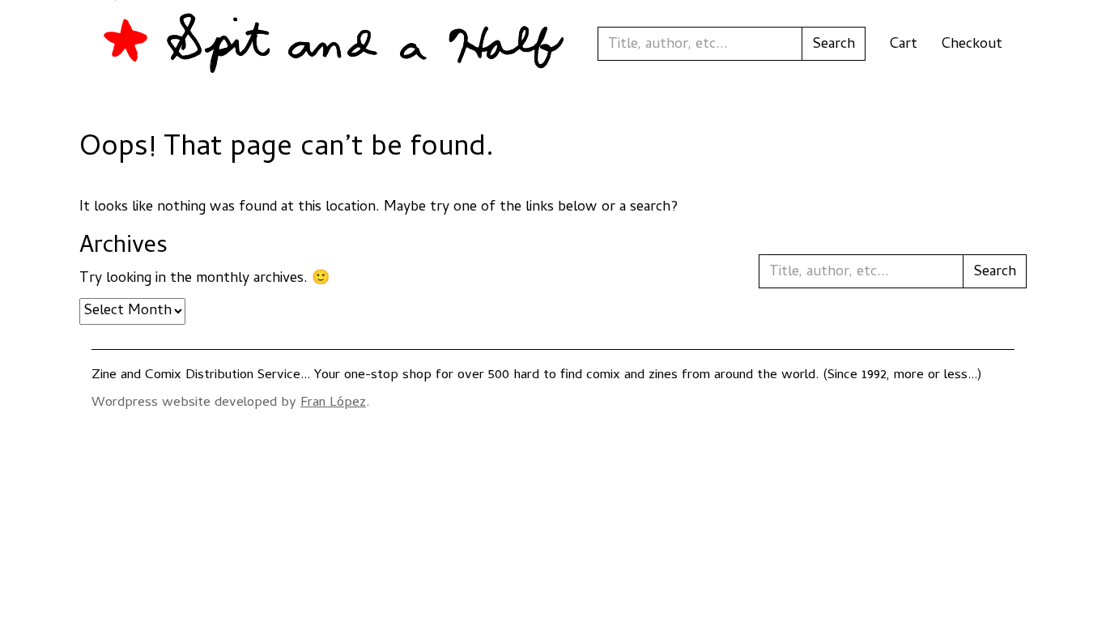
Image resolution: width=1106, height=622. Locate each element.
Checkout (972, 45)
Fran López (333, 403)
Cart (903, 45)
